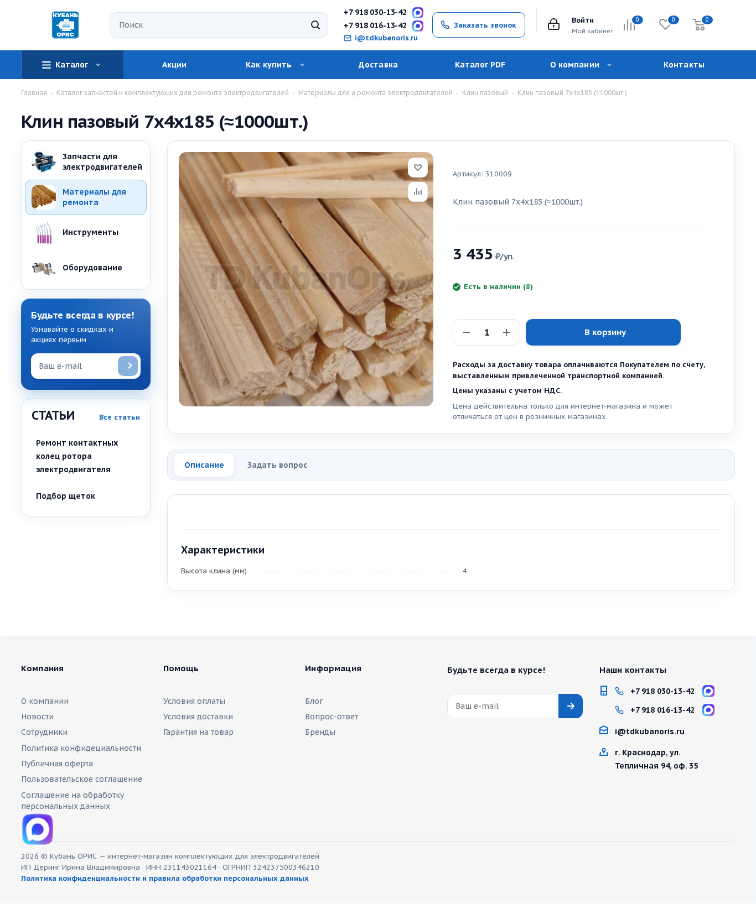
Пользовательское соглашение (81, 779)
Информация (333, 668)
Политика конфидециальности (81, 748)
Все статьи (119, 417)
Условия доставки (198, 717)
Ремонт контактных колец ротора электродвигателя (77, 456)
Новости (37, 717)
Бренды (320, 732)
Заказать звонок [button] (485, 25)
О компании (45, 701)
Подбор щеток (65, 496)
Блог (314, 701)
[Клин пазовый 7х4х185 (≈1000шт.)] (306, 279)
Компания (42, 668)
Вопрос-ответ (331, 717)
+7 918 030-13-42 (375, 12)
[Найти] (315, 25)
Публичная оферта (57, 764)
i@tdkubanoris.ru (386, 38)
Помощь (181, 668)
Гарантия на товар (198, 732)
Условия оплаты (194, 701)
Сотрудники (44, 732)
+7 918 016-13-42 (375, 25)
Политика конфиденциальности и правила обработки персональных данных (165, 878)
